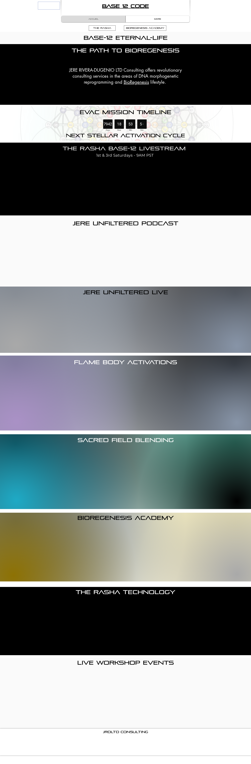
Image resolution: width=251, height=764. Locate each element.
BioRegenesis (136, 82)
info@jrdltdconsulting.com (135, 739)
